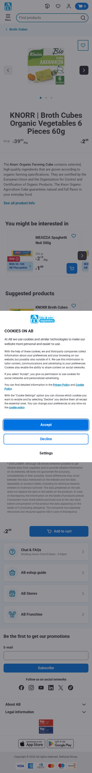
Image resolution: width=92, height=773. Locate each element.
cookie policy (17, 407)
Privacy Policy (61, 384)
